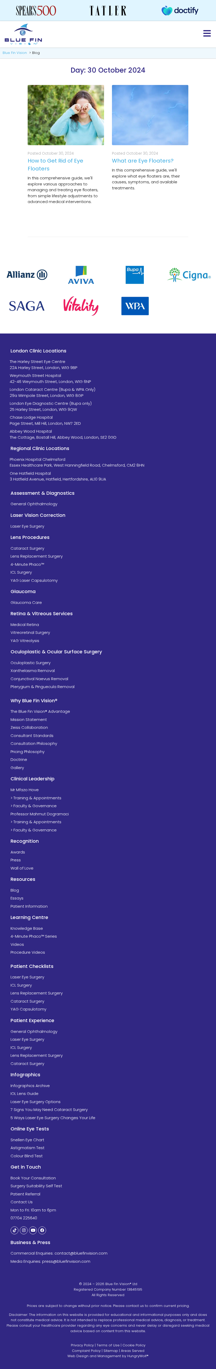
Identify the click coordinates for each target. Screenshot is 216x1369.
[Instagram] (24, 1230)
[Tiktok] (14, 1230)
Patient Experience (32, 1020)
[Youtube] (33, 1230)
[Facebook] (42, 1230)
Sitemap (111, 1350)
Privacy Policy (82, 1345)
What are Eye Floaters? (143, 160)
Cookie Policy (133, 1345)
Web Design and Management (94, 1355)
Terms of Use (108, 1345)
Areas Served (132, 1350)
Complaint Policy (86, 1350)
